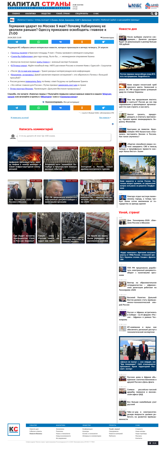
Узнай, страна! (63, 14)
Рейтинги (112, 436)
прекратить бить (33, 81)
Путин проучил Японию (21, 89)
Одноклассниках (68, 97)
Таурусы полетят (19, 53)
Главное (16, 14)
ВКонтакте (46, 97)
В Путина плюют (19, 66)
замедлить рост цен (67, 85)
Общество (46, 14)
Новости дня (128, 29)
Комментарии (108, 38)
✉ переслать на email (20, 118)
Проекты (112, 425)
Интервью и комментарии (67, 148)
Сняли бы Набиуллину (22, 56)
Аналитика (30, 14)
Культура (86, 431)
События (33, 425)
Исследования (61, 438)
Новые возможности (63, 436)
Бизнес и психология (90, 434)
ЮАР (77, 20)
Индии (54, 20)
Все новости (104, 118)
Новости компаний (116, 434)
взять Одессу (43, 62)
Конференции (88, 429)
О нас (96, 14)
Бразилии (69, 20)
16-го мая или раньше (28, 71)
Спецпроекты (81, 14)
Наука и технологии (63, 434)
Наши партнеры (141, 434)
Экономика (37, 148)
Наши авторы (140, 431)
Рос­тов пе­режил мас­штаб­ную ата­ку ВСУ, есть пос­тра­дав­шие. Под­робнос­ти (137, 75)
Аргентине (86, 20)
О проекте (139, 429)
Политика (59, 431)
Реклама (138, 436)
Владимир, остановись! (22, 75)
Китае (61, 20)
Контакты (138, 438)
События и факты (36, 431)
